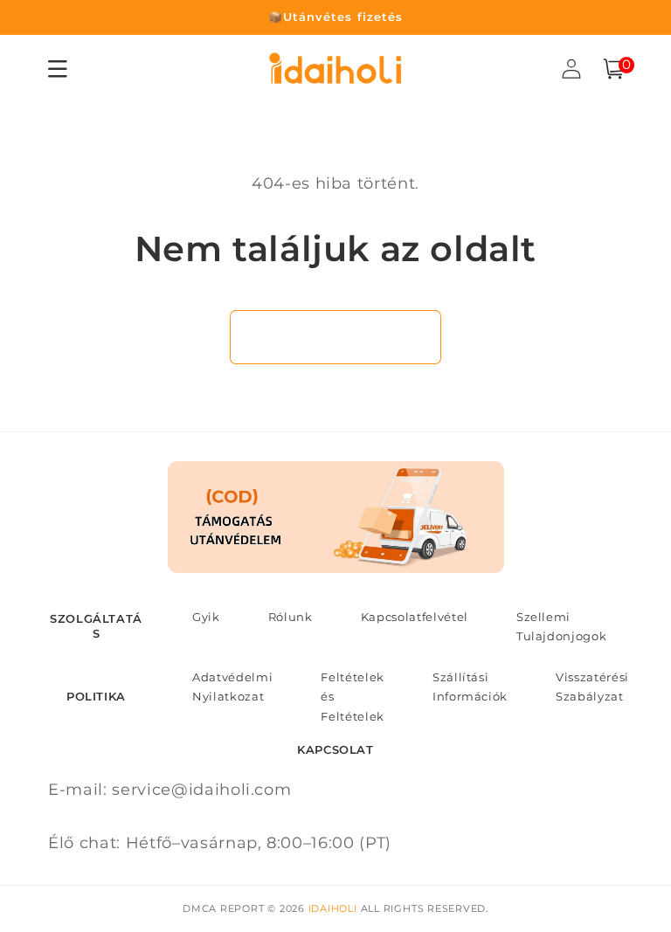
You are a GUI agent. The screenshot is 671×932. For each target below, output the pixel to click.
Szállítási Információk (470, 686)
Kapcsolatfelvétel (414, 617)
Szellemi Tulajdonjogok (561, 626)
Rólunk (290, 617)
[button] (613, 69)
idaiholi (332, 908)
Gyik (206, 617)
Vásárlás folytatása (336, 336)
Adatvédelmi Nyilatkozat (232, 686)
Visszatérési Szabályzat (592, 686)
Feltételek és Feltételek (352, 696)
